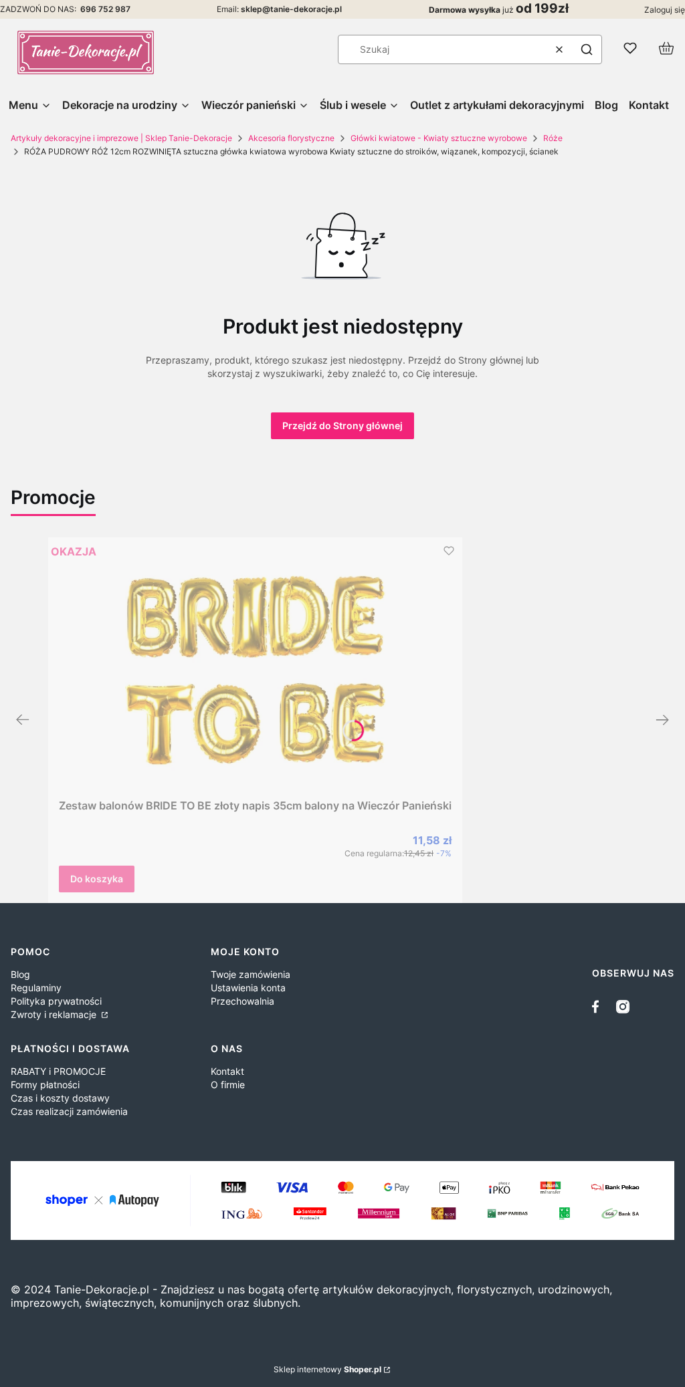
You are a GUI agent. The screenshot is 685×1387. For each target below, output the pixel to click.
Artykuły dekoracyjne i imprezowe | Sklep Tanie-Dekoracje (121, 138)
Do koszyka (96, 878)
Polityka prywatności (56, 1001)
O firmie (228, 1084)
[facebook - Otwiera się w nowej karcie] (598, 1006)
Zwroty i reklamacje (55, 1014)
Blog (20, 974)
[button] (587, 49)
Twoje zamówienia (250, 974)
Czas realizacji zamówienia (69, 1111)
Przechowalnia (242, 1001)
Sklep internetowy (327, 1369)
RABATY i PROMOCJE (58, 1071)
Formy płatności (45, 1084)
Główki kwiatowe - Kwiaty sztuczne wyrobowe (439, 138)
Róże (553, 138)
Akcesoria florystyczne (291, 138)
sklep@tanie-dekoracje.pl (291, 9)
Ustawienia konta (248, 987)
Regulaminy (36, 987)
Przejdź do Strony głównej (342, 425)
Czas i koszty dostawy (60, 1098)
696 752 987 (105, 9)
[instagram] (622, 1006)
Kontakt (227, 1071)
